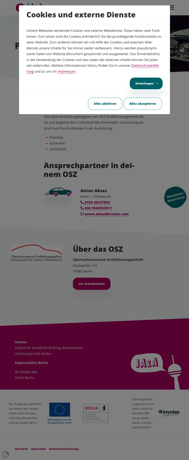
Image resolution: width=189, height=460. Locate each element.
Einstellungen (144, 83)
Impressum (66, 71)
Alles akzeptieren (142, 104)
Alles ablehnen (105, 104)
